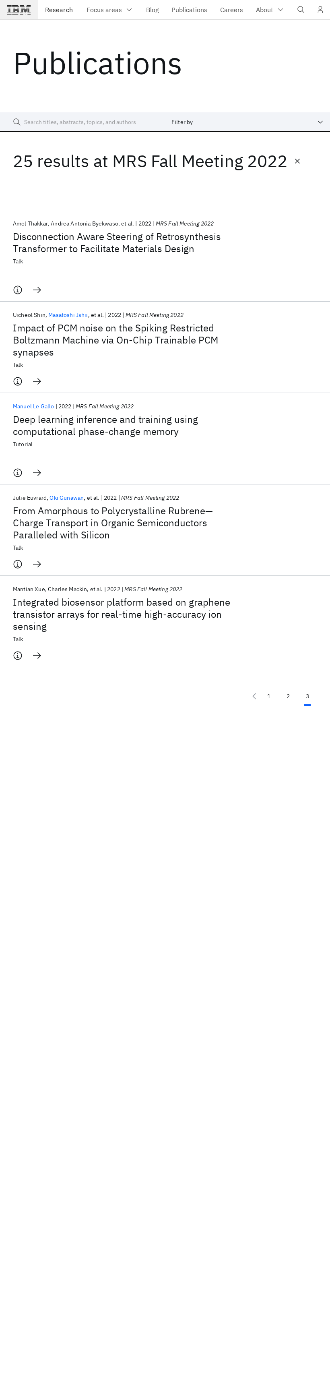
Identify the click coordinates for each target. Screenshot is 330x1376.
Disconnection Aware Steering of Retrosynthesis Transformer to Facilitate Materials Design (117, 242)
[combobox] (247, 122)
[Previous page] (254, 696)
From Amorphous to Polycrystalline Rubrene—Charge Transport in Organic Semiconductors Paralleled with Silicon (113, 523)
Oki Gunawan (67, 497)
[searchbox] (82, 122)
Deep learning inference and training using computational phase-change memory (105, 425)
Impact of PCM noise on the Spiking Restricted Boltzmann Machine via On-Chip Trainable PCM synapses (115, 340)
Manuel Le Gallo (33, 406)
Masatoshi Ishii (68, 315)
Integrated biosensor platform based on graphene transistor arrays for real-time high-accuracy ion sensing (121, 614)
